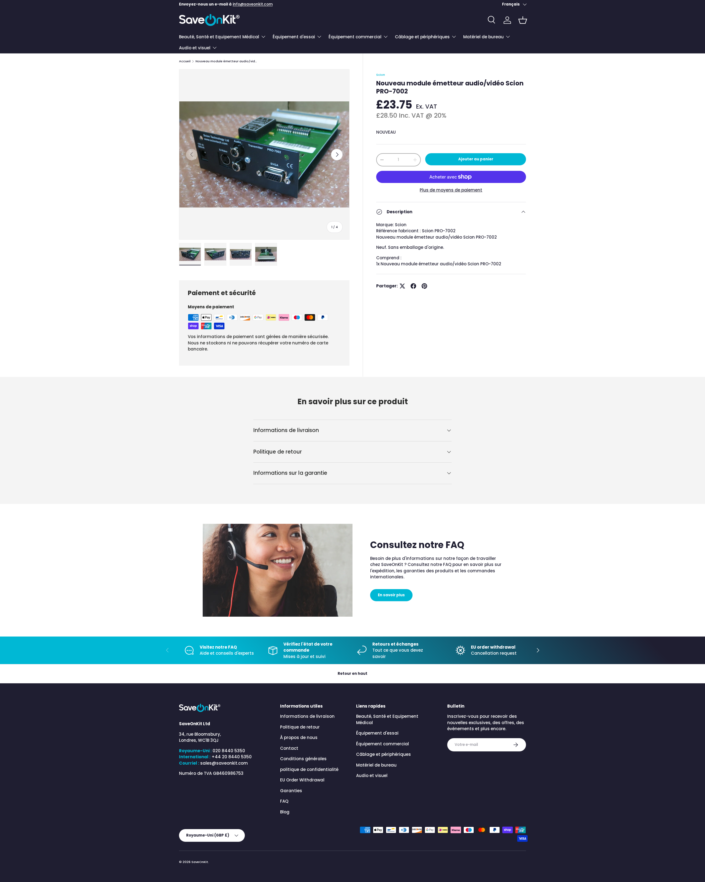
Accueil (185, 61)
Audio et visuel (194, 48)
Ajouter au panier (475, 159)
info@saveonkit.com (253, 4)
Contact (289, 748)
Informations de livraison (307, 716)
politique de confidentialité (309, 769)
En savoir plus (391, 595)
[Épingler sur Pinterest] (424, 286)
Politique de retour (300, 727)
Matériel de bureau (483, 37)
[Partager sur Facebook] (413, 286)
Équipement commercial (355, 37)
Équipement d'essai (294, 37)
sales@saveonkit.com (224, 763)
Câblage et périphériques (422, 37)
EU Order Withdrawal (302, 780)
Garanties (291, 791)
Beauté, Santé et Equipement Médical (219, 37)
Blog (284, 812)
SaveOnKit (199, 862)
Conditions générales (303, 759)
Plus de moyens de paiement (451, 190)
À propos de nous (299, 737)
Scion (380, 74)
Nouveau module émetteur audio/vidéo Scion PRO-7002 (226, 61)
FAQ (284, 801)
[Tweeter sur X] (402, 286)
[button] (523, 20)
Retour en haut (352, 673)
